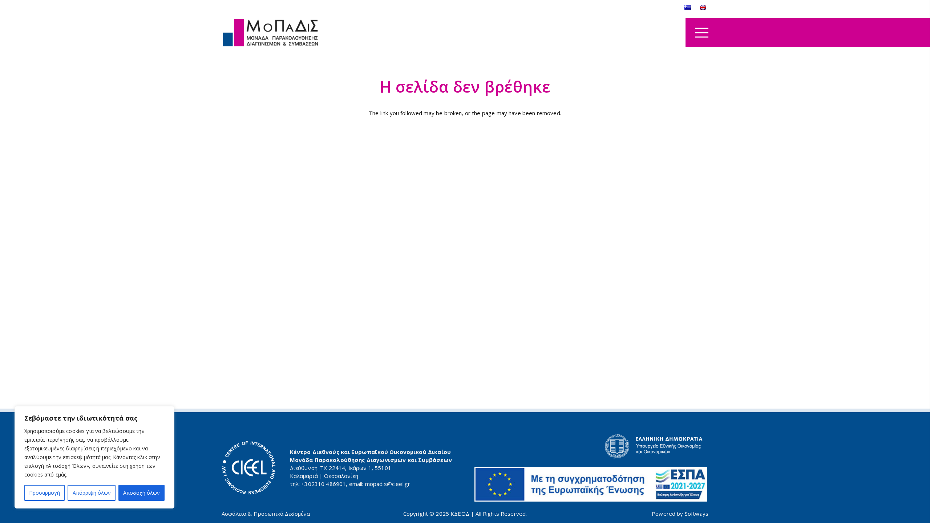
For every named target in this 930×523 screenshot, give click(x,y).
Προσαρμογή (44, 492)
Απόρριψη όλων (92, 492)
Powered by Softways (680, 513)
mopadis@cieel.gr (387, 483)
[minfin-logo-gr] (591, 446)
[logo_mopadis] (271, 33)
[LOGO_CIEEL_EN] (249, 468)
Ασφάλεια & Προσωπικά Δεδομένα (266, 513)
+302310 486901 (323, 483)
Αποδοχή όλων (141, 492)
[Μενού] (702, 33)
